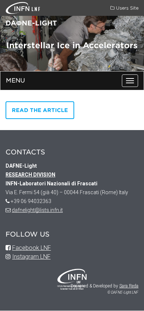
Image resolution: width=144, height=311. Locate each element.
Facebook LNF (31, 247)
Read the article (40, 110)
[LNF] (18, 7)
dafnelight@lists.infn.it (37, 210)
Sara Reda (128, 286)
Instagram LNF (31, 256)
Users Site (126, 8)
